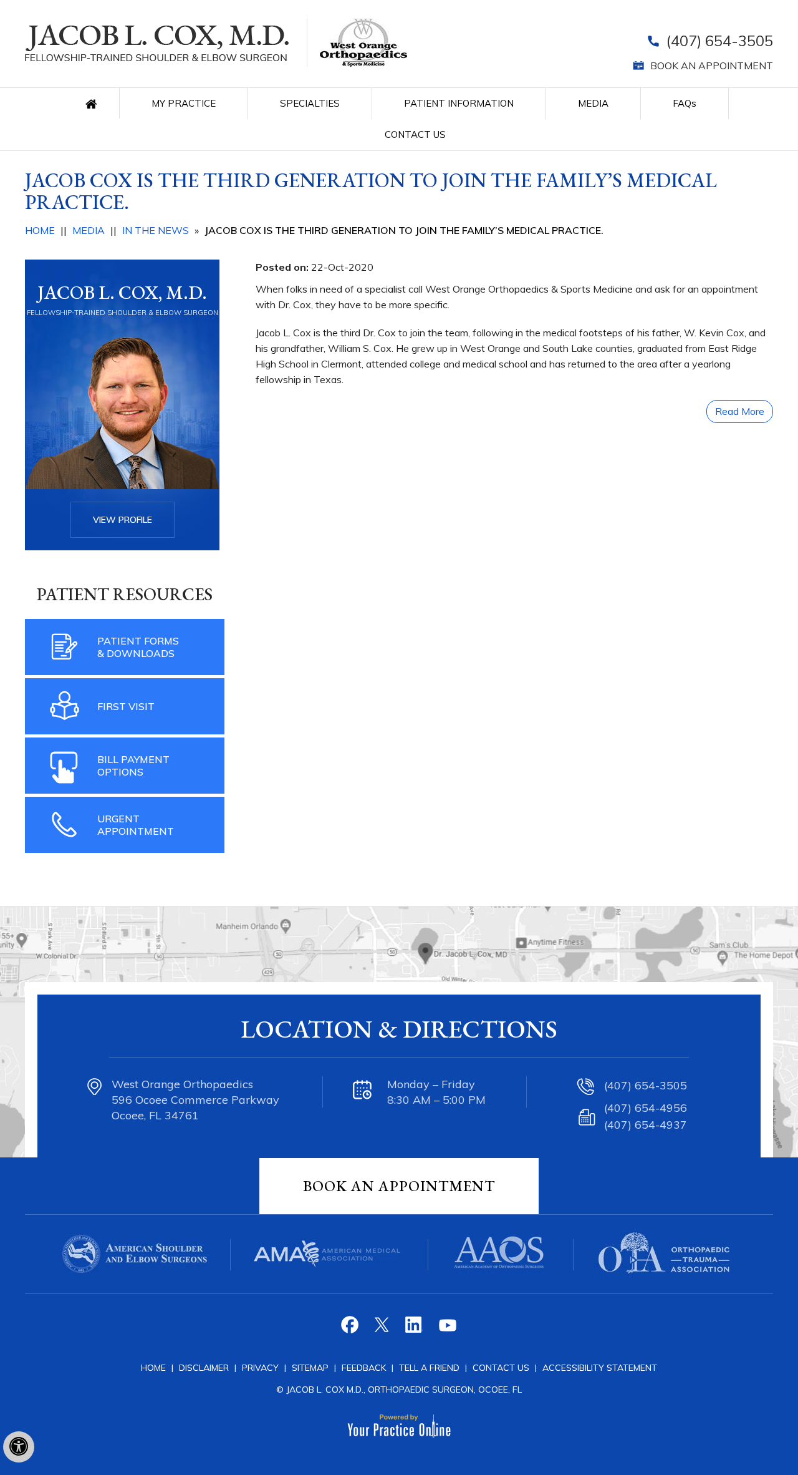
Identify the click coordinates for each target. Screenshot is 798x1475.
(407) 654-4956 (645, 1108)
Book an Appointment (711, 65)
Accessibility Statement (599, 1367)
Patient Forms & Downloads (138, 647)
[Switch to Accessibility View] (18, 1447)
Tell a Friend (429, 1367)
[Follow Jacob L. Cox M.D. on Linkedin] (414, 1329)
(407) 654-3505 (719, 40)
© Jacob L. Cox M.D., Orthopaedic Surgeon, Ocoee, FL (399, 1389)
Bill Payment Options (133, 765)
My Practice (183, 103)
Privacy (261, 1367)
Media (593, 103)
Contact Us (415, 134)
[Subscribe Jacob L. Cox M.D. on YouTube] (446, 1329)
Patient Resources (125, 594)
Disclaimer (204, 1367)
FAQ (684, 103)
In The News (155, 230)
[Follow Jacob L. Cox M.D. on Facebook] (351, 1329)
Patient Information (459, 103)
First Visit (126, 706)
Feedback (364, 1367)
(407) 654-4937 (645, 1124)
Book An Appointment (399, 1185)
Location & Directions (399, 1029)
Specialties (310, 103)
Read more (739, 411)
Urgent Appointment (135, 824)
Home (94, 103)
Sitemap (311, 1367)
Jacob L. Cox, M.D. (122, 292)
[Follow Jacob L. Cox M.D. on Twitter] (383, 1329)
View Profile (122, 519)
